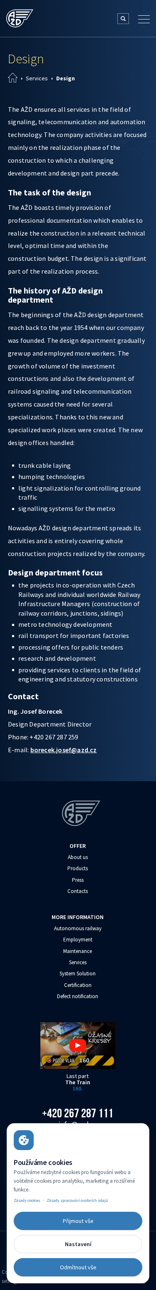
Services (37, 78)
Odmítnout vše (78, 1267)
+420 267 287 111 (77, 1113)
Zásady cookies (27, 1200)
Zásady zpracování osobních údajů (77, 1200)
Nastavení (78, 1244)
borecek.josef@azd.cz (63, 750)
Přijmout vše (78, 1221)
